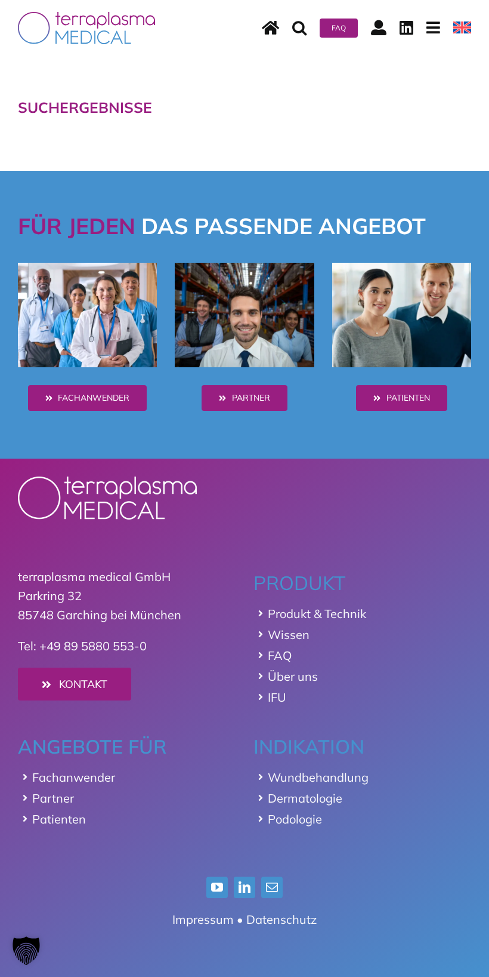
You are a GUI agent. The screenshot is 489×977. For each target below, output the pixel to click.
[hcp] (87, 268)
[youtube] (217, 887)
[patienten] (401, 268)
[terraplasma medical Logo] (86, 17)
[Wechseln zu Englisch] (462, 28)
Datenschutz (281, 919)
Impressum (203, 919)
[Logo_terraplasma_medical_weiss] (107, 482)
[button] (299, 28)
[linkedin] (244, 887)
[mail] (272, 887)
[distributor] (244, 268)
